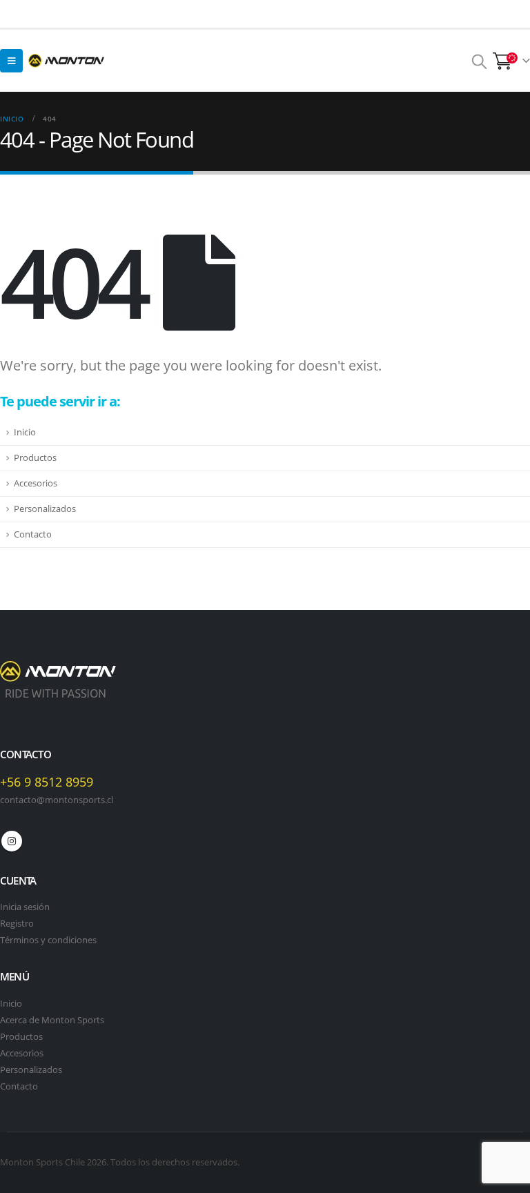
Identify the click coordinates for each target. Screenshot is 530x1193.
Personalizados (45, 509)
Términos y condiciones (48, 940)
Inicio (25, 432)
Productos (35, 458)
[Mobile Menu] (11, 60)
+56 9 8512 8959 (46, 781)
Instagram (11, 841)
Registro (17, 923)
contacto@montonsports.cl (56, 800)
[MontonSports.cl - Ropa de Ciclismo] (66, 61)
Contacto (33, 534)
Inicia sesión (25, 907)
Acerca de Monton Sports (52, 1020)
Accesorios (35, 483)
